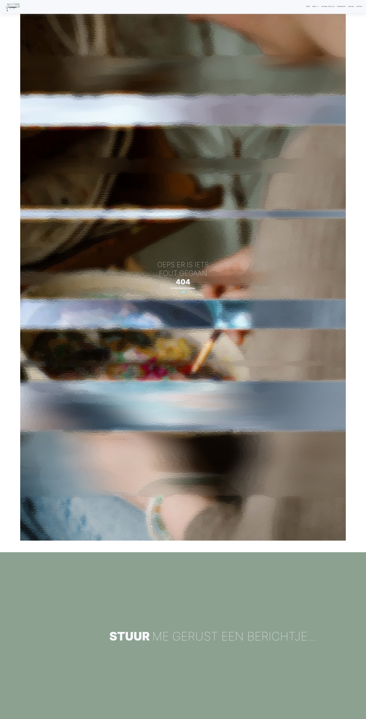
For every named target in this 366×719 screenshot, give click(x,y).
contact (359, 6)
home (183, 292)
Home (308, 6)
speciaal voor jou (328, 6)
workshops (341, 6)
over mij (351, 6)
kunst (314, 6)
